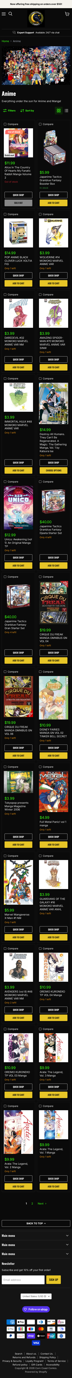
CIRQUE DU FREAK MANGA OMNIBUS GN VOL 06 (18, 730)
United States (34, 1296)
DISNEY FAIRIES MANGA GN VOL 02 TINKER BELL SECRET (53, 733)
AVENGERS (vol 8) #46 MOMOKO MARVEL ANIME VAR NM (18, 995)
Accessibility (52, 1364)
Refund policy (20, 1364)
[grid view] (59, 110)
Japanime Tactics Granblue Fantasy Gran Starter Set (15, 625)
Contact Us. (47, 1353)
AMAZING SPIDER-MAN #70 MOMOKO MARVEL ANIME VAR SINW (52, 343)
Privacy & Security (12, 1361)
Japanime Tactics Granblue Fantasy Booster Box (51, 180)
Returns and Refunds (24, 1357)
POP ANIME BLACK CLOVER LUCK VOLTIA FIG (18, 261)
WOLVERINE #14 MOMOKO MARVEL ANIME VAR (51, 261)
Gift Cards (36, 1364)
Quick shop (18, 195)
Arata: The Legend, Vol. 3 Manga (51, 1073)
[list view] (66, 110)
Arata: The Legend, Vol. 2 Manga (16, 1165)
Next (41, 1203)
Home (5, 41)
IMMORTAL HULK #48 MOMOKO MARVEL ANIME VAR (18, 425)
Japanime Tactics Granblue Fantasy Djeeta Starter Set (51, 530)
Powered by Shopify (36, 1371)
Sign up (53, 1279)
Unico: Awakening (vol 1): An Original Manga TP (18, 543)
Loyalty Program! (35, 1361)
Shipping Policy (47, 1357)
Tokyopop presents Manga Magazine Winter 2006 (16, 806)
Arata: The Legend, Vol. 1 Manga (51, 1150)
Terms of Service (56, 1361)
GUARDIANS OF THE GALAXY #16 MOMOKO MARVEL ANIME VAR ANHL (52, 904)
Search (18, 1353)
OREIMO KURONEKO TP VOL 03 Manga (17, 1073)
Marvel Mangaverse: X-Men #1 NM (17, 916)
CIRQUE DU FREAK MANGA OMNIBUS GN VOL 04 (53, 638)
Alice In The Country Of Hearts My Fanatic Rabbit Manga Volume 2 (18, 172)
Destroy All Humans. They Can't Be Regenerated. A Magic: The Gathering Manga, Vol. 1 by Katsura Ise (53, 442)
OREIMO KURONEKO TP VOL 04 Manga (52, 993)
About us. (31, 1353)
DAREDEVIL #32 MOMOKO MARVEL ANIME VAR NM (16, 341)
